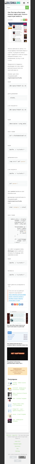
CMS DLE (8, 435)
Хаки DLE (14, 435)
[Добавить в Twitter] (20, 304)
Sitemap (17, 451)
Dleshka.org (12, 3)
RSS (18, 448)
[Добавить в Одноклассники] (17, 304)
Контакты (17, 446)
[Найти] (27, 7)
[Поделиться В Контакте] (22, 304)
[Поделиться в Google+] (15, 304)
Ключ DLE (17, 441)
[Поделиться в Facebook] (12, 304)
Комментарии (17, 444)
